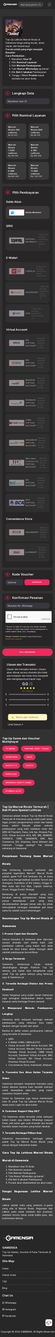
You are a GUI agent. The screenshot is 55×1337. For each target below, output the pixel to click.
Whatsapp (10, 1302)
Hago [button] (29, 757)
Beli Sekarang (27, 652)
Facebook (10, 1315)
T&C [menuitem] (4, 1281)
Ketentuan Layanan (14, 639)
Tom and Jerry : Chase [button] (36, 749)
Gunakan (37, 582)
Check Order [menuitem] (9, 1275)
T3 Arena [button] (10, 749)
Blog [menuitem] (4, 1288)
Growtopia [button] (12, 757)
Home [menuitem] (5, 1268)
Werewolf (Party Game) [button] (18, 782)
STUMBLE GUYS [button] (13, 791)
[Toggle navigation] (49, 4)
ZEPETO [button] (30, 765)
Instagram (10, 1309)
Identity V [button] (11, 765)
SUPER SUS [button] (11, 774)
